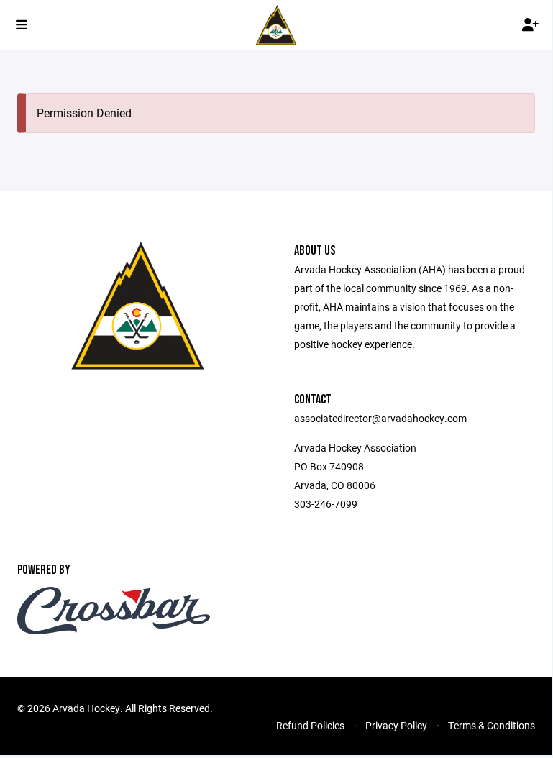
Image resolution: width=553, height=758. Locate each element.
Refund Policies (310, 725)
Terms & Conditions (491, 725)
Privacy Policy (396, 725)
